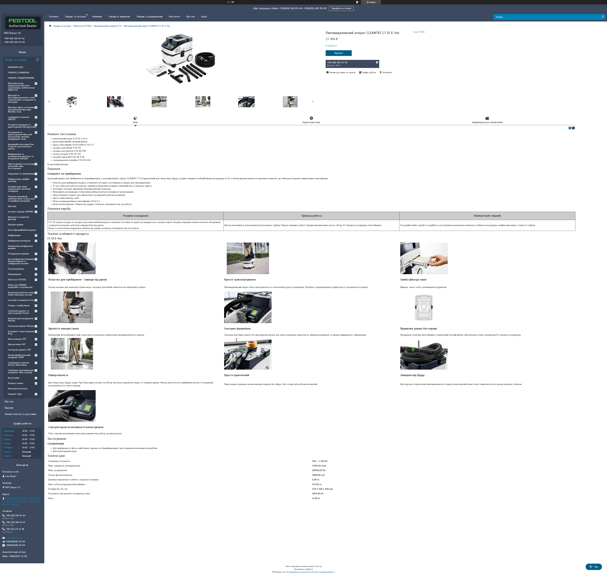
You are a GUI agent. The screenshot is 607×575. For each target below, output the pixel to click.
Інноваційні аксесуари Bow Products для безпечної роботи (21, 146)
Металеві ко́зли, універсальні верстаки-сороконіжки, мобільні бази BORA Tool (21, 86)
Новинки (97, 16)
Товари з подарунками (149, 16)
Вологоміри (13, 378)
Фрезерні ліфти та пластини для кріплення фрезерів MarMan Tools (21, 109)
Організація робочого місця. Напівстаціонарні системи (21, 293)
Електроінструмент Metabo (21, 326)
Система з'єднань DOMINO (20, 211)
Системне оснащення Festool (22, 300)
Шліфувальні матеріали (19, 240)
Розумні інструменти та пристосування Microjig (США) (22, 125)
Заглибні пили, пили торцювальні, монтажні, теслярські (19, 188)
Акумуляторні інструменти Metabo (20, 319)
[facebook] (570, 128)
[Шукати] (602, 17)
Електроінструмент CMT (19, 349)
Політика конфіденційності (323, 572)
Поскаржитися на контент (298, 572)
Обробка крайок (15, 224)
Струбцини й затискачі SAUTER (18, 118)
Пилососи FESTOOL (82, 26)
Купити (338, 53)
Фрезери (12, 206)
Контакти (174, 16)
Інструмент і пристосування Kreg (21, 332)
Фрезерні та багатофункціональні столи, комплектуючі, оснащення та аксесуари (22, 98)
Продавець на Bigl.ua (303, 569)
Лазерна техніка (15, 383)
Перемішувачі (14, 274)
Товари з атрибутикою (18, 305)
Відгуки (9, 407)
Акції (204, 16)
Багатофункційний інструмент (22, 230)
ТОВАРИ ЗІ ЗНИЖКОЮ (18, 72)
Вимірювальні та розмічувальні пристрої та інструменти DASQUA (20, 156)
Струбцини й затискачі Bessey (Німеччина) (18, 363)
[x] (573, 128)
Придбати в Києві (341, 8)
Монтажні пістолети (17, 388)
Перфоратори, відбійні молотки (18, 180)
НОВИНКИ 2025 (15, 67)
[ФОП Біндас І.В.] (23, 22)
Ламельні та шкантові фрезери (18, 218)
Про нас (190, 16)
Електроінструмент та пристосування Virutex (18, 312)
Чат (596, 567)
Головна (53, 16)
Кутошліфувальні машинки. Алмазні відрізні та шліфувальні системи (21, 261)
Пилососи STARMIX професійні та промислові (20, 286)
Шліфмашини (14, 235)
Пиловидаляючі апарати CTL (107, 26)
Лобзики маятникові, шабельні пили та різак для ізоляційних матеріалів (21, 198)
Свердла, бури (15, 394)
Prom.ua (318, 566)
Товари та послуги (75, 16)
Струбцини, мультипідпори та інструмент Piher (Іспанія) (22, 371)
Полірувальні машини (18, 253)
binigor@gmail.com (14, 538)
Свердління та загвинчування (22, 173)
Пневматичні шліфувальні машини (20, 247)
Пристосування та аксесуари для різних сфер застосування (21, 166)
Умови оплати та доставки (20, 414)
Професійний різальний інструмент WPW (19, 356)
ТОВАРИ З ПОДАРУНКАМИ (21, 78)
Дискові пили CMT (16, 344)
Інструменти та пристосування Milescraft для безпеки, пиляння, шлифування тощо (20, 135)
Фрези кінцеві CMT (17, 339)
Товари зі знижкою (119, 16)
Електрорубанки (16, 269)
